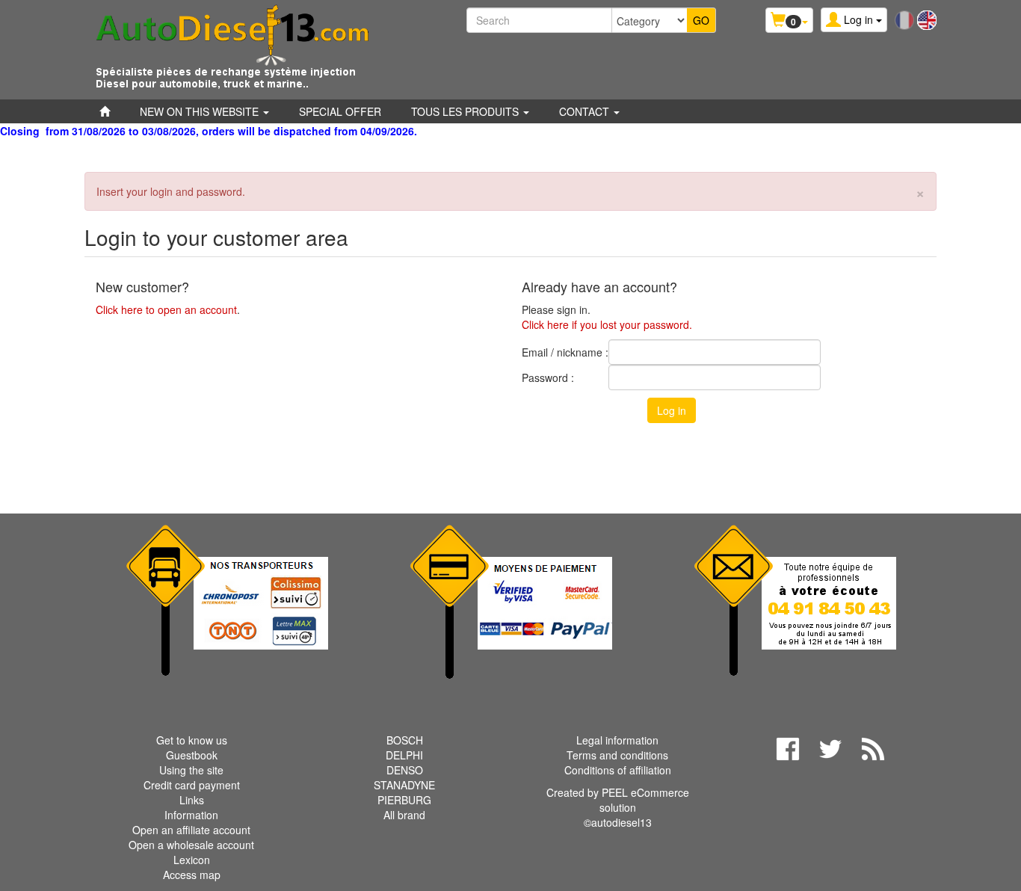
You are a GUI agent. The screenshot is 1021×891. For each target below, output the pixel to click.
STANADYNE (404, 784)
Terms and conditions (617, 754)
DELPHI (404, 754)
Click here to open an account (166, 309)
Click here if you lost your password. (607, 324)
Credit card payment (192, 784)
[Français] (904, 18)
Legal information (617, 740)
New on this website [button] (201, 111)
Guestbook (192, 754)
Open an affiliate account (191, 829)
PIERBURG (404, 799)
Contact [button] (585, 111)
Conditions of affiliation (617, 769)
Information (191, 814)
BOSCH (404, 740)
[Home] (104, 111)
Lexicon (191, 859)
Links (191, 799)
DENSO (404, 769)
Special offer (340, 111)
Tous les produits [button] (466, 111)
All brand (404, 814)
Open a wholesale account (191, 844)
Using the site (191, 769)
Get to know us (191, 740)
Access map (191, 874)
